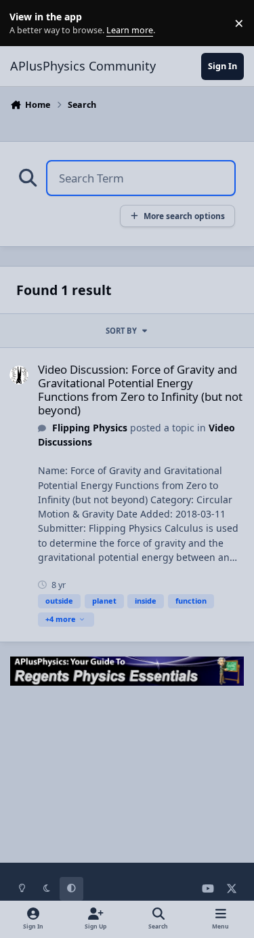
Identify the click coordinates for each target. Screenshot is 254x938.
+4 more (60, 619)
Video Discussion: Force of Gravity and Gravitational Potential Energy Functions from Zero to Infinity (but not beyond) (140, 389)
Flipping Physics (89, 427)
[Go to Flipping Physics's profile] (18, 375)
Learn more (26, 23)
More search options (184, 215)
